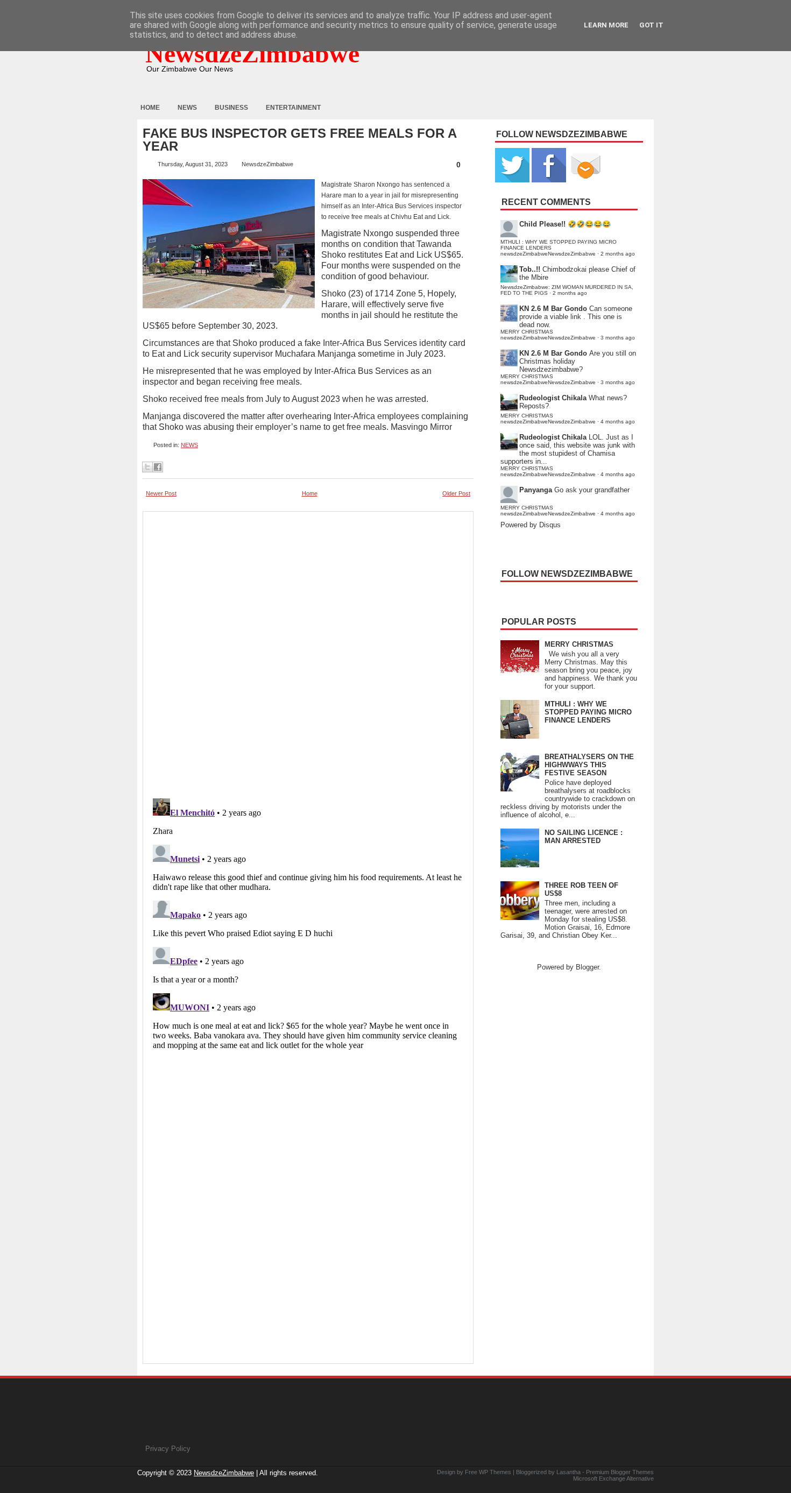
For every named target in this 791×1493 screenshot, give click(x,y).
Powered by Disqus (530, 525)
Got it (651, 25)
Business (231, 107)
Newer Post (161, 493)
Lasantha (568, 1472)
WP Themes (495, 1472)
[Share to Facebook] (157, 467)
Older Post (456, 493)
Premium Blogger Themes (620, 1472)
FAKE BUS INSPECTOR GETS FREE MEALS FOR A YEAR (299, 140)
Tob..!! (529, 269)
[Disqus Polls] (308, 651)
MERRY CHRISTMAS (579, 644)
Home (150, 107)
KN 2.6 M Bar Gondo (553, 309)
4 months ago (618, 421)
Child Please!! (542, 224)
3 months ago (618, 338)
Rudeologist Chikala (553, 398)
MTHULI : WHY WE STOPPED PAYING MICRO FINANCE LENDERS (588, 712)
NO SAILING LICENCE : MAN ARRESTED (584, 837)
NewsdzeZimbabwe (252, 53)
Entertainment (293, 107)
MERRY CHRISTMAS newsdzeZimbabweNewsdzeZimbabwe (548, 335)
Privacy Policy (167, 1449)
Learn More (606, 25)
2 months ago (618, 254)
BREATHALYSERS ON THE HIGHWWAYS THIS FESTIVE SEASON (589, 765)
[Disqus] (308, 928)
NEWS (189, 445)
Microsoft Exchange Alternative (613, 1478)
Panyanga (535, 490)
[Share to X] (147, 467)
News (187, 107)
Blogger (587, 967)
